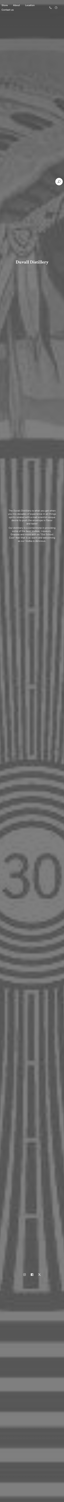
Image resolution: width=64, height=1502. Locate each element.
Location (30, 5)
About (16, 5)
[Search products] (59, 181)
